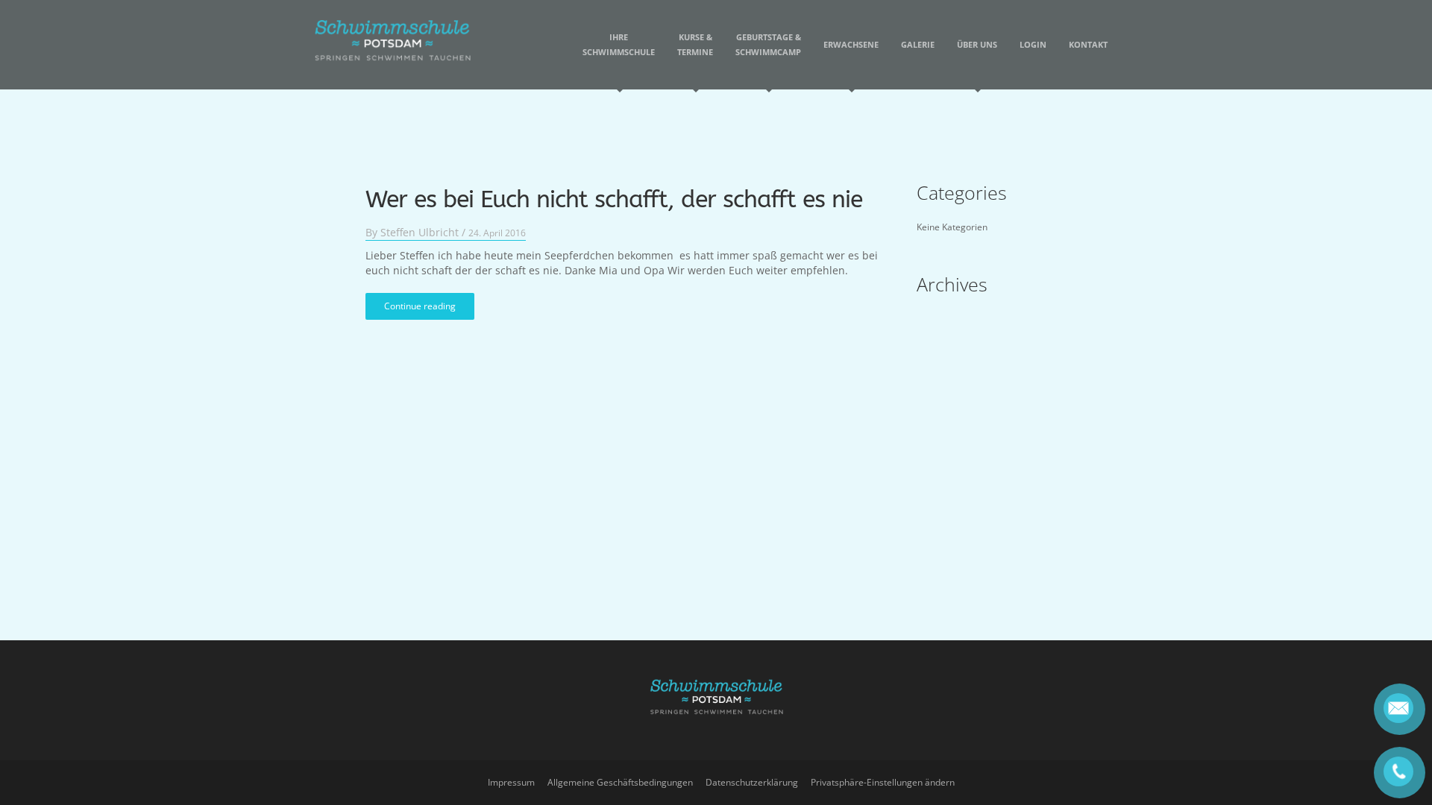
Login (1033, 44)
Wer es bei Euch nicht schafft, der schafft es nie (613, 199)
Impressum (511, 782)
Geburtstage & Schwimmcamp (768, 44)
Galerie (918, 44)
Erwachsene (851, 44)
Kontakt (1088, 44)
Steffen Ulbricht (419, 232)
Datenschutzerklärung (752, 782)
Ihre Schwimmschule (618, 44)
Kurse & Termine (695, 44)
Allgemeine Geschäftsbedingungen (620, 782)
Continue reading (420, 306)
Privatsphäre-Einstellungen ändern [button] (883, 782)
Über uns (977, 44)
